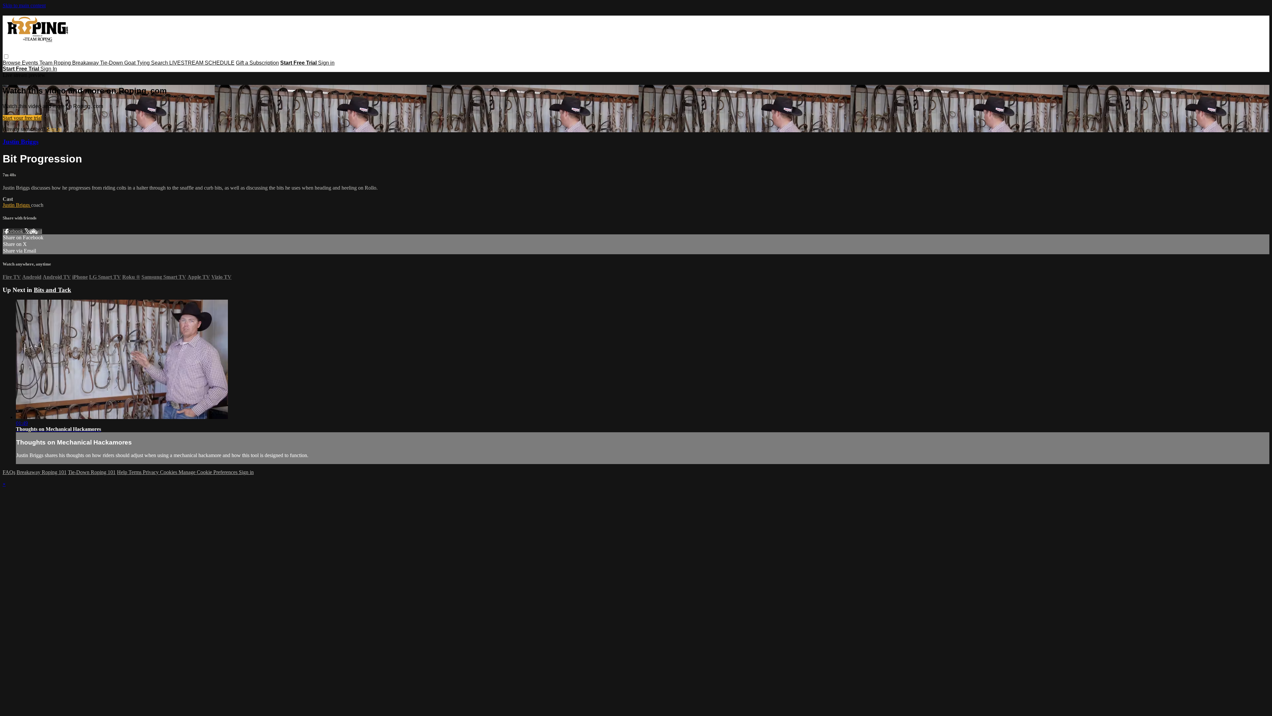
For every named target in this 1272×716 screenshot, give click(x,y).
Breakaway (86, 63)
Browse (12, 63)
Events (30, 63)
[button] (6, 56)
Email (36, 231)
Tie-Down (112, 63)
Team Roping (55, 63)
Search (160, 63)
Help (123, 472)
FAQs (9, 472)
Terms (136, 472)
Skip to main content (24, 5)
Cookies (169, 472)
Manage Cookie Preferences (209, 472)
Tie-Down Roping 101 (92, 472)
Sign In (48, 69)
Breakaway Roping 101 (42, 472)
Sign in (326, 63)
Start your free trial (22, 118)
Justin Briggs (20, 141)
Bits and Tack (52, 289)
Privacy (151, 472)
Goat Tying (137, 63)
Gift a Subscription (257, 63)
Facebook (14, 231)
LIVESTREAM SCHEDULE (202, 63)
